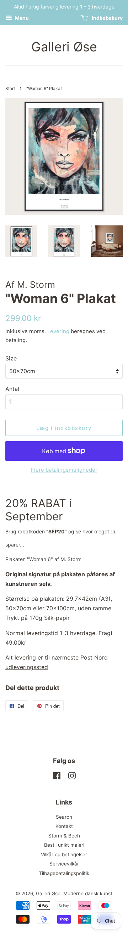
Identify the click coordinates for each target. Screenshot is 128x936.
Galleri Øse (64, 47)
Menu (21, 18)
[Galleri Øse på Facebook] (57, 777)
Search (64, 817)
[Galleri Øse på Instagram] (72, 777)
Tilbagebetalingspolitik (64, 873)
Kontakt (64, 826)
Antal (12, 388)
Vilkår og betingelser (64, 854)
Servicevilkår (64, 864)
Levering (58, 331)
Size (11, 358)
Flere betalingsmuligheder (64, 469)
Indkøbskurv (107, 18)
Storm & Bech (64, 836)
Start (10, 88)
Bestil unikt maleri (64, 845)
